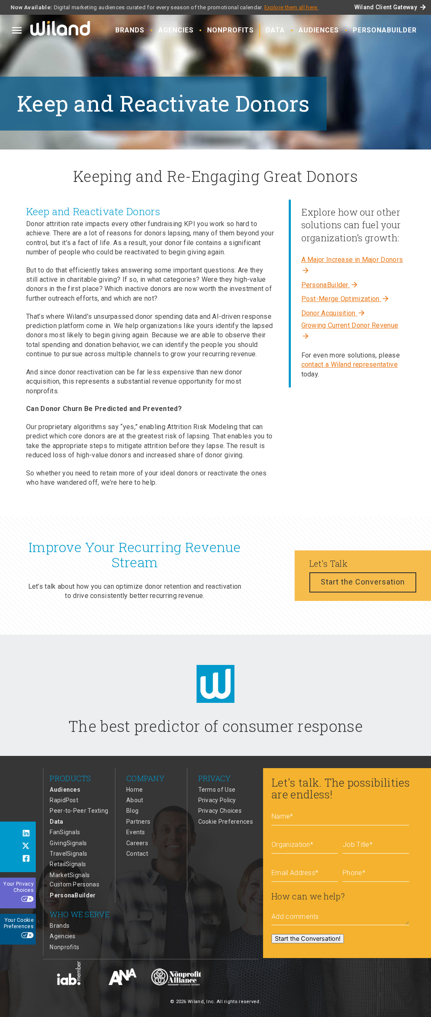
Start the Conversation (363, 581)
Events (135, 832)
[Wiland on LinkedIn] (17, 834)
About (135, 800)
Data (275, 30)
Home (134, 789)
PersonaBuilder (385, 30)
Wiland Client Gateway (390, 7)
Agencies (176, 30)
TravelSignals (68, 853)
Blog (132, 810)
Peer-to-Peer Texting (79, 810)
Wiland (61, 30)
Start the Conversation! (308, 938)
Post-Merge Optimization (345, 299)
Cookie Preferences (225, 821)
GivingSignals (68, 843)
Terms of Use (217, 789)
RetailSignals (68, 864)
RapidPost (64, 800)
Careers (137, 843)
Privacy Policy (217, 800)
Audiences (318, 30)
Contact (137, 853)
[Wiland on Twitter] (17, 847)
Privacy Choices (220, 810)
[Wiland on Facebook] (17, 859)
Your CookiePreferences (19, 923)
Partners (138, 821)
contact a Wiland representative (349, 364)
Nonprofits (230, 30)
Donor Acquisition (333, 313)
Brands (129, 30)
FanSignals (65, 832)
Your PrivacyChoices (18, 887)
